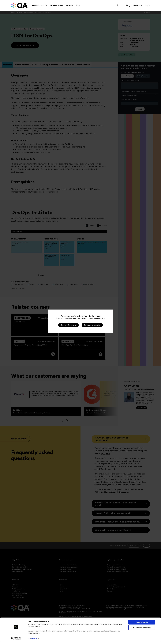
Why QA (69, 5)
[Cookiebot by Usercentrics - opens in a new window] (16, 638)
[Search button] (127, 5)
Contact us (137, 5)
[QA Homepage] (19, 5)
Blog (78, 5)
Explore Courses (56, 5)
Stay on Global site (68, 325)
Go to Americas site (92, 325)
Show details (32, 638)
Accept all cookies (142, 622)
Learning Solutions (39, 5)
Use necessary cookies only (142, 627)
